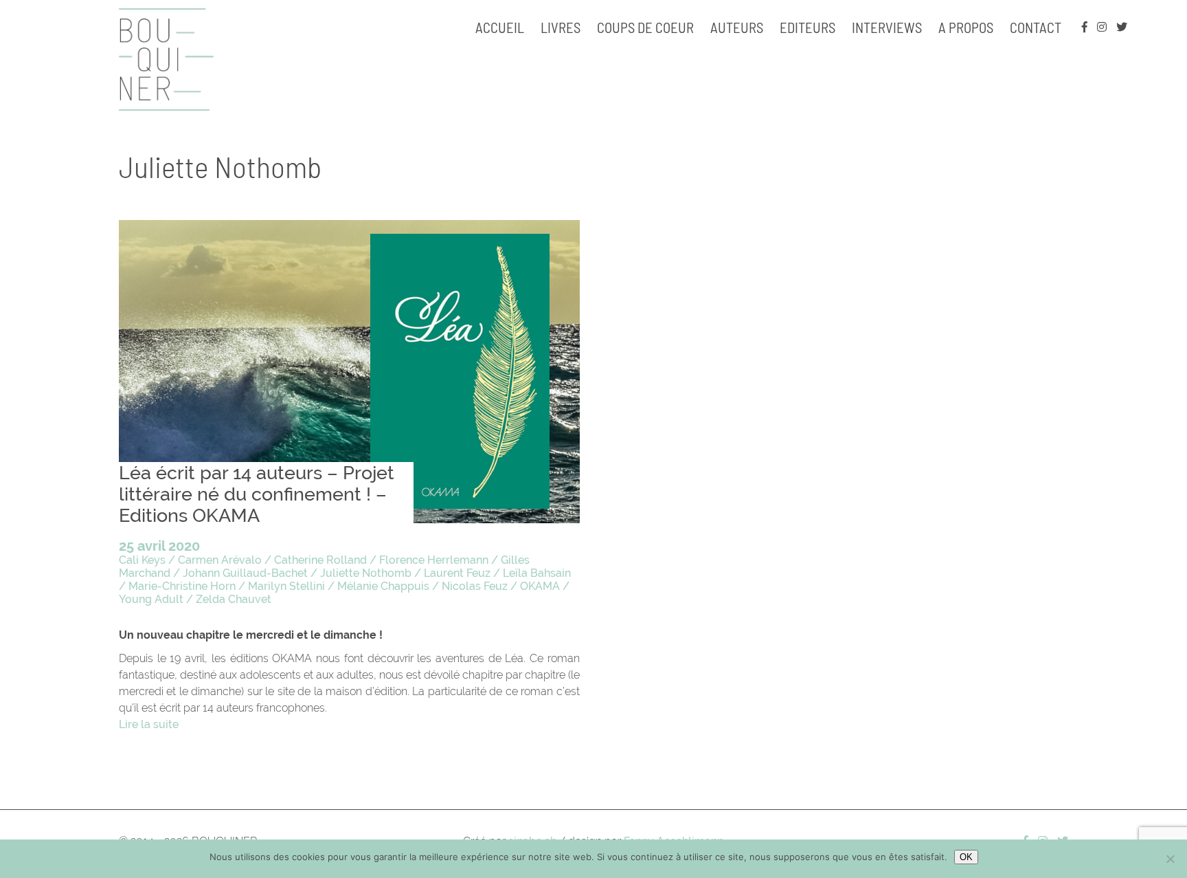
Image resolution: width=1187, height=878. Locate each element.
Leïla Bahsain (537, 573)
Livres (560, 27)
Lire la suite (149, 724)
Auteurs (736, 27)
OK (966, 857)
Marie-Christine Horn (182, 586)
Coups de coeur (645, 27)
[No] (1170, 859)
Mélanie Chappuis (383, 586)
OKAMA (540, 586)
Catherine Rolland (320, 560)
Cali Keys (142, 560)
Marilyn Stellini (286, 586)
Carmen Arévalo (220, 560)
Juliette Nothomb (365, 573)
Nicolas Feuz (475, 586)
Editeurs (807, 27)
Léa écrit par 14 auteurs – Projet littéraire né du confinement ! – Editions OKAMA (256, 494)
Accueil (499, 27)
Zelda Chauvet (233, 599)
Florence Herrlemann (433, 560)
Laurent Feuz (457, 573)
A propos (965, 27)
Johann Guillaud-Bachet (245, 573)
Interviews (887, 27)
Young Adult (151, 599)
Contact (1035, 27)
